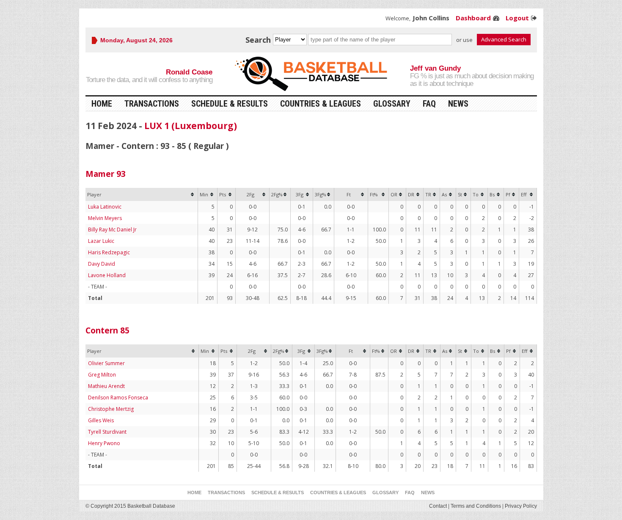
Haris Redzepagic (109, 252)
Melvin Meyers (105, 218)
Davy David (101, 263)
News (458, 104)
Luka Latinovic (104, 206)
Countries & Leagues (320, 104)
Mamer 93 (105, 173)
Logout (517, 18)
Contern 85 (107, 330)
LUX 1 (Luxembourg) (190, 126)
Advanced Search (503, 39)
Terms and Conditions (476, 506)
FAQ (429, 104)
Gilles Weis (101, 420)
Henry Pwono (104, 443)
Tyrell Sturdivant (107, 431)
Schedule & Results (229, 104)
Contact (438, 506)
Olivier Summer (106, 363)
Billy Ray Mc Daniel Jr (112, 229)
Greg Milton (102, 374)
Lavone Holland (107, 275)
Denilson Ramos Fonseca (118, 397)
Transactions (151, 104)
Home (101, 104)
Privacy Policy (521, 506)
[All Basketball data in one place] (311, 74)
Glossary (391, 104)
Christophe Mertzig (111, 409)
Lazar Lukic (101, 241)
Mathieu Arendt (106, 386)
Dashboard (473, 18)
